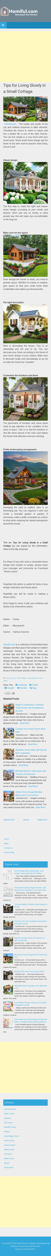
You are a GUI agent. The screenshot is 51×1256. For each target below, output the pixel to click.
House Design (32, 678)
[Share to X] (11, 693)
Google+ (10, 688)
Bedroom (7, 1118)
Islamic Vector (9, 1145)
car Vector (8, 1154)
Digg (34, 688)
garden (7, 1163)
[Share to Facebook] (13, 693)
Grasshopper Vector (11, 1136)
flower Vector (9, 1159)
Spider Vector (9, 1150)
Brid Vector (8, 1123)
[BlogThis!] (8, 693)
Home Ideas (21, 678)
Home (26, 820)
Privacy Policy (9, 852)
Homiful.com (10, 124)
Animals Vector (10, 1109)
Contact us (8, 848)
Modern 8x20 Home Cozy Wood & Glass (29, 972)
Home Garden (11, 678)
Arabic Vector (9, 1114)
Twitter (34, 685)
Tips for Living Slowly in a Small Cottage (24, 88)
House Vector (9, 1141)
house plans (8, 1167)
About (6, 843)
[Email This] (5, 693)
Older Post (42, 820)
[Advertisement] (25, 56)
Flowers (7, 1132)
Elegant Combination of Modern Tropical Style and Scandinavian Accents (30, 708)
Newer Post (9, 820)
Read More (25, 723)
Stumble (23, 688)
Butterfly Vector (10, 1127)
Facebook (22, 685)
